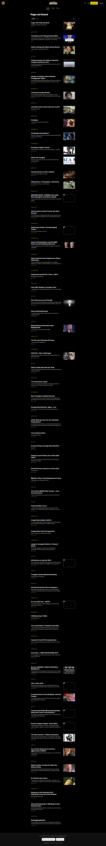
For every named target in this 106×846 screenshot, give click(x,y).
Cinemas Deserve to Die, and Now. (43, 172)
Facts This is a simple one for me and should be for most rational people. (45, 160)
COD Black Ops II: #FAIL (39, 616)
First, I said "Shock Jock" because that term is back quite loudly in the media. (45, 460)
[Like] (32, 28)
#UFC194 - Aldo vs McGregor (41, 353)
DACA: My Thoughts (38, 157)
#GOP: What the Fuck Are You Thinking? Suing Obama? (45, 421)
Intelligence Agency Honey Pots (39, 24)
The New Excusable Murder (40, 92)
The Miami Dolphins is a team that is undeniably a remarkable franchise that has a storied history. (43, 548)
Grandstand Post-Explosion (38, 576)
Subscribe (94, 3)
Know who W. (34, 470)
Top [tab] (37, 18)
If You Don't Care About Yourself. (39, 174)
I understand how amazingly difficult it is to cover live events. (46, 289)
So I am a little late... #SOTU (40, 602)
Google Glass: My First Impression (43, 531)
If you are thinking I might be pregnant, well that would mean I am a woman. (45, 604)
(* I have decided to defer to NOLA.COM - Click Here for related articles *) (45, 314)
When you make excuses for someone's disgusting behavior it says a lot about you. (46, 136)
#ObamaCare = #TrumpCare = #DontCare (45, 182)
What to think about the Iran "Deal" (43, 367)
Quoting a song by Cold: (37, 796)
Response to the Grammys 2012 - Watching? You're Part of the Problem (44, 793)
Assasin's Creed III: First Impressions (43, 640)
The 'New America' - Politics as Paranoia (45, 735)
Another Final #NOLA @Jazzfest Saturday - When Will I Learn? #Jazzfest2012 (46, 711)
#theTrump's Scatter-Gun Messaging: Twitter (44, 228)
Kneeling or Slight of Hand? (40, 147)
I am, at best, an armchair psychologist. (41, 329)
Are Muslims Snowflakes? (40, 133)
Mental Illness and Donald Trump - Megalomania (42, 326)
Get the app (60, 839)
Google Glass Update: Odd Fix (41, 520)
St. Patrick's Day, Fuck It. (39, 778)
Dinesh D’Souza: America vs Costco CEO (45, 468)
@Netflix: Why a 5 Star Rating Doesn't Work (46, 478)
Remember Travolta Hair (37, 276)
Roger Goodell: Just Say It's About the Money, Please (44, 766)
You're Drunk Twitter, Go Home (38, 231)
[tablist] (35, 18)
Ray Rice (33, 448)
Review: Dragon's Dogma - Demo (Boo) (44, 723)
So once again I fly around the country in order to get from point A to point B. (45, 655)
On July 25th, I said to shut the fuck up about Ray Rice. (44, 409)
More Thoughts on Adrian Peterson (43, 396)
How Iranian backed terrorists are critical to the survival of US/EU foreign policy (45, 64)
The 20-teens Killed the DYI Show (42, 340)
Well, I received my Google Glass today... (41, 533)
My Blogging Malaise (38, 820)
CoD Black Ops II (35, 618)
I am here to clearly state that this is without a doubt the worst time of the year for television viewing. (45, 384)
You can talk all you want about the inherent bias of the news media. (46, 199)
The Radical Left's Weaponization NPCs (44, 36)
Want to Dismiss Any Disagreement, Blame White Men (45, 259)
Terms (56, 835)
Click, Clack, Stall (37, 683)
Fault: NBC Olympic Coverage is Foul (43, 287)
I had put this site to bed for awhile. (40, 122)
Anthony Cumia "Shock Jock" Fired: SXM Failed (45, 456)
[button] (48, 8)
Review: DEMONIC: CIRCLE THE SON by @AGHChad (44, 668)
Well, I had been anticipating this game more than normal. (45, 642)
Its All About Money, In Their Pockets (40, 184)
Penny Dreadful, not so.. (39, 506)
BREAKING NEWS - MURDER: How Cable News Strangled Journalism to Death (44, 196)
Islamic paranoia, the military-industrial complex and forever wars (44, 61)
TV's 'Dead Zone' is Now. (39, 382)
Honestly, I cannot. (35, 109)
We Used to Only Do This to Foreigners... (45, 587)
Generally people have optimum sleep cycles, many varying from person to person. (46, 808)
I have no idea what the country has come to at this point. (45, 495)
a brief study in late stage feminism (40, 49)
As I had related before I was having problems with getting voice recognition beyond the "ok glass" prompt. (45, 522)
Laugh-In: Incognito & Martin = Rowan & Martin (44, 545)
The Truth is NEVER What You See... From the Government (45, 492)
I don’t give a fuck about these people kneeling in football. (45, 149)
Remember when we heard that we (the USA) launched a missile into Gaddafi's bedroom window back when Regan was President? (45, 590)
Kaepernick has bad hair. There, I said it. (44, 274)
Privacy (52, 835)
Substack (46, 843)
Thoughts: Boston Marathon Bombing (44, 574)
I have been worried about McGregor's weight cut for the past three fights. (45, 355)
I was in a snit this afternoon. (38, 342)
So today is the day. (36, 435)
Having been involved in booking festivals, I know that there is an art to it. (46, 753)
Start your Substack (49, 839)
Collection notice (63, 835)
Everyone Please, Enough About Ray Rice (45, 446)
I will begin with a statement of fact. (40, 480)
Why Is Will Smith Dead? (39, 311)
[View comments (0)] (42, 28)
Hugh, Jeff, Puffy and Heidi (40, 23)
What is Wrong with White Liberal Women (45, 47)
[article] (53, 25)
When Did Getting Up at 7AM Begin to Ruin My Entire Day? (45, 805)
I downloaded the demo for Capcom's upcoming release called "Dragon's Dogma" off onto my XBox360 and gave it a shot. (46, 726)
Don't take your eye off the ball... (42, 300)
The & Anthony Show (38, 433)
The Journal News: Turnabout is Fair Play (45, 626)
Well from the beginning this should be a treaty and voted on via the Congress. (46, 370)
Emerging (34, 120)
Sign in (101, 3)
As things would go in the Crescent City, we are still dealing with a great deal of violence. (45, 699)
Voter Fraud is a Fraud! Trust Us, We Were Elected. (45, 212)
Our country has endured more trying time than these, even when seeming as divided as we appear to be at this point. (46, 563)
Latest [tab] (33, 18)
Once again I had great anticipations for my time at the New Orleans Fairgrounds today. (46, 715)
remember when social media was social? (45, 107)
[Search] (85, 3)
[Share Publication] (88, 3)
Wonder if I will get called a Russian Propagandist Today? (43, 77)
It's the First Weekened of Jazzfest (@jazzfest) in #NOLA (43, 750)
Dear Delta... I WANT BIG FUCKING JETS (44, 653)
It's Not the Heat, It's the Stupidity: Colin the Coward (46, 695)
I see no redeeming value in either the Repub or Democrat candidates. (45, 246)
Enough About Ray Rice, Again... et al (43, 407)
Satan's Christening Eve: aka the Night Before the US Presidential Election (44, 243)
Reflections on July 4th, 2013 (41, 560)
